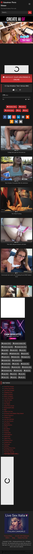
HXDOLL (6, 446)
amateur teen (9, 110)
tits (14, 377)
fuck (16, 363)
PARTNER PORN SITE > (11, 454)
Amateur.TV (7, 417)
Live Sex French (8, 421)
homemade (7, 370)
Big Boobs (15, 353)
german (16, 367)
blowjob (26, 357)
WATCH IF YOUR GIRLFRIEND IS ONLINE (17, 78)
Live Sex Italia (8, 400)
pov (14, 374)
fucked (26, 363)
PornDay (6, 430)
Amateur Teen (12, 106)
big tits (6, 357)
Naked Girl (7, 436)
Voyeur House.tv (8, 415)
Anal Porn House (9, 386)
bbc (19, 110)
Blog (13, 538)
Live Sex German (9, 419)
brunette (6, 360)
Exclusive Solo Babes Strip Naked (14, 413)
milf (28, 370)
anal (5, 350)
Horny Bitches (8, 434)
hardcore (27, 367)
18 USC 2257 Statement (22, 536)
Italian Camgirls (8, 396)
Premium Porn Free (9, 448)
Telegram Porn (8, 392)
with (22, 377)
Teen (26, 110)
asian (14, 350)
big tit (25, 353)
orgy (5, 374)
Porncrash (7, 444)
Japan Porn (7, 438)
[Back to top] (28, 549)
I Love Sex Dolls (8, 398)
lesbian (19, 370)
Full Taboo (7, 404)
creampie (17, 360)
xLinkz (6, 427)
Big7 (5, 409)
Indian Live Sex (8, 411)
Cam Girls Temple (9, 390)
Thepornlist (7, 432)
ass (23, 350)
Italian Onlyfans (8, 394)
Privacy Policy (8, 536)
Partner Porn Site (23, 538)
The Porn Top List (9, 452)
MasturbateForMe (9, 407)
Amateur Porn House (8, 4)
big (5, 353)
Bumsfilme (7, 429)
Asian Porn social (9, 405)
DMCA (7, 538)
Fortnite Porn (7, 442)
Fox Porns (7, 423)
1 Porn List (7, 402)
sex (22, 374)
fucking (6, 367)
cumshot (6, 363)
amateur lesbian (20, 343)
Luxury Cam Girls (9, 388)
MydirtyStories (8, 425)
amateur (23, 106)
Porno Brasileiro (8, 450)
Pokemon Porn (8, 440)
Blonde (16, 357)
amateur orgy (7, 346)
